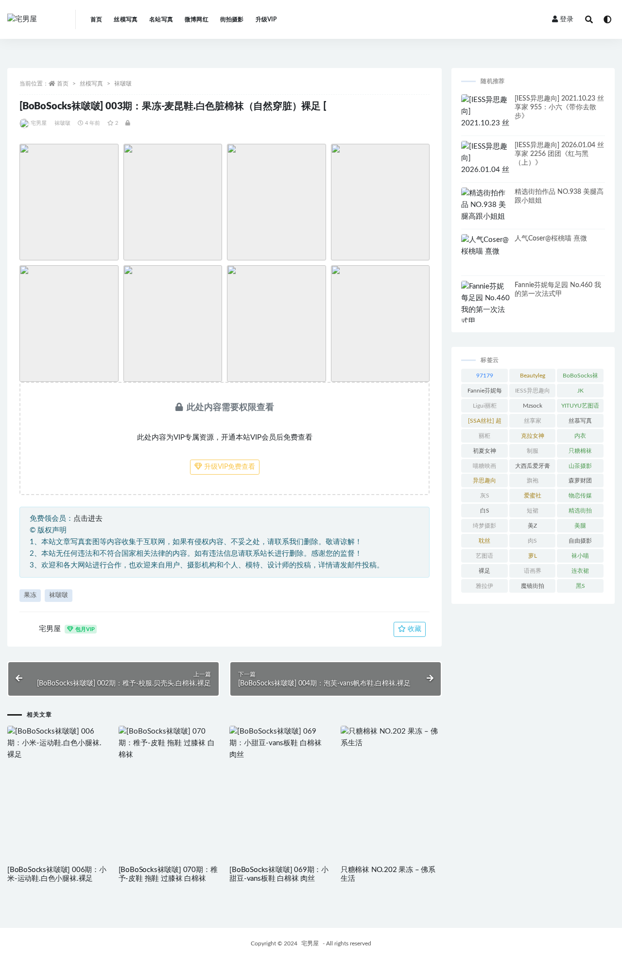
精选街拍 (580, 511)
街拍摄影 (232, 19)
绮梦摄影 (484, 526)
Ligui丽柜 (485, 406)
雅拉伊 (484, 586)
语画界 (532, 571)
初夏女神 (484, 451)
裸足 (484, 571)
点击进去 (88, 518)
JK (580, 391)
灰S (484, 495)
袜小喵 (580, 556)
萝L (532, 556)
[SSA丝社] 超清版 (484, 423)
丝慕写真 (580, 421)
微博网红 (196, 19)
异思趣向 (484, 480)
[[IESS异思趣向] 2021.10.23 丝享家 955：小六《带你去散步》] (485, 129)
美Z (532, 526)
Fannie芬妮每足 (484, 392)
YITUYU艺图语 (580, 406)
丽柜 (484, 436)
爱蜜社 (532, 495)
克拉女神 (532, 436)
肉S (532, 541)
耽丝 (484, 541)
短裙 (532, 511)
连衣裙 (580, 571)
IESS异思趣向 (532, 391)
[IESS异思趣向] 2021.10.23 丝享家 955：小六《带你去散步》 (559, 107)
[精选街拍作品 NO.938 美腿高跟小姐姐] (485, 205)
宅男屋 (39, 123)
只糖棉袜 (580, 451)
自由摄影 (580, 541)
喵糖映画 (484, 466)
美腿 (580, 526)
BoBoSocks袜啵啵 (580, 377)
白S (484, 511)
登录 (566, 19)
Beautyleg (532, 375)
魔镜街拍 (532, 586)
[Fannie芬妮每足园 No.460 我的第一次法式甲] (485, 304)
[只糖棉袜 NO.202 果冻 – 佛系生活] (391, 737)
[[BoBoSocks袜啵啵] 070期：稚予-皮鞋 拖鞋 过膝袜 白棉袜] (169, 743)
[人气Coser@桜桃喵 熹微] (485, 245)
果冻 (30, 595)
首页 (96, 19)
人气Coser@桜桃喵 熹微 (551, 238)
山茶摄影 (580, 466)
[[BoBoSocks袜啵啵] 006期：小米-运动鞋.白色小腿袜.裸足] (58, 743)
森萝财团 (580, 480)
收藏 (413, 629)
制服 (532, 451)
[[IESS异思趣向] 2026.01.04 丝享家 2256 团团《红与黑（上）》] (485, 176)
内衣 (580, 436)
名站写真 (161, 19)
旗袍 (532, 480)
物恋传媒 (580, 495)
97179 (484, 375)
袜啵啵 (123, 83)
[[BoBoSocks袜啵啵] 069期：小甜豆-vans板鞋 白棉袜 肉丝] (280, 743)
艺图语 (484, 556)
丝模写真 (126, 19)
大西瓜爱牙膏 (532, 466)
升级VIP (266, 19)
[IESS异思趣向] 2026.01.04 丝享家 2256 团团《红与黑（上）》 (559, 154)
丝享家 (532, 421)
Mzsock (532, 406)
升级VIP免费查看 (228, 466)
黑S (580, 586)
